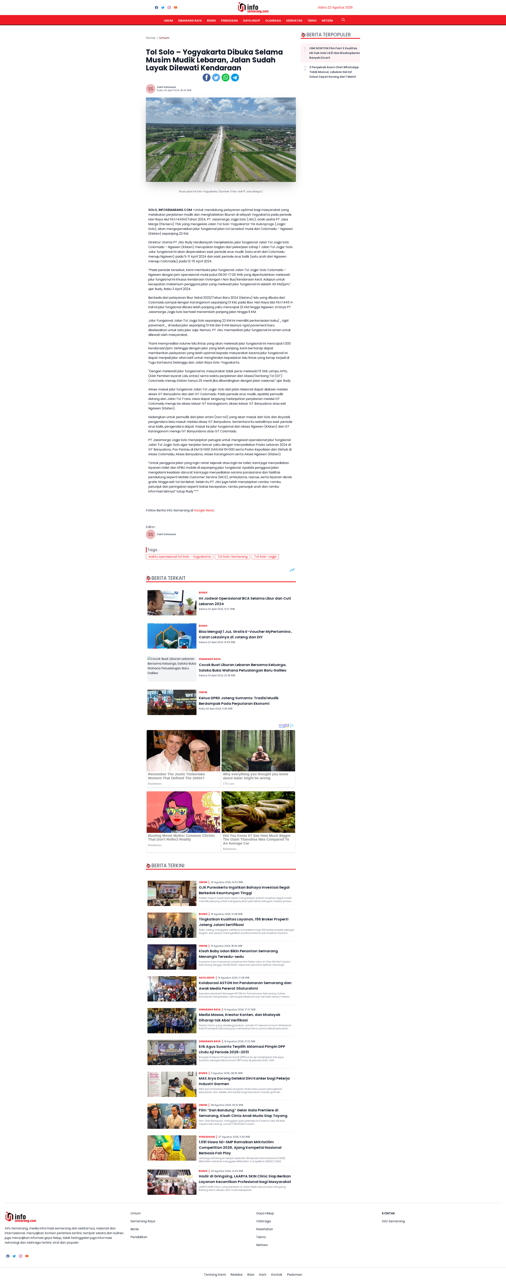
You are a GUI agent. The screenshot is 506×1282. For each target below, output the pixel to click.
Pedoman (294, 1274)
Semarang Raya (190, 21)
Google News (204, 510)
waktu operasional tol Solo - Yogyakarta (179, 556)
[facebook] (156, 7)
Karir (262, 1274)
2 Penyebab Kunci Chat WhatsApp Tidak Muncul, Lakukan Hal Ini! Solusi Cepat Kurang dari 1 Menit (334, 72)
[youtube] (175, 7)
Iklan (250, 1274)
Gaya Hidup (251, 21)
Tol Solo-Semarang (232, 556)
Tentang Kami (215, 1274)
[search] (343, 20)
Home (150, 38)
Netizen (327, 21)
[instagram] (169, 7)
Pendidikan (229, 21)
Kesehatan (294, 21)
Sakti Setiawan (166, 87)
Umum (168, 21)
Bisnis (211, 21)
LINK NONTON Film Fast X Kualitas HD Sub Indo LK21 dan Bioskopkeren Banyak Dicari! (334, 53)
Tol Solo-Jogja (265, 556)
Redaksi (236, 1274)
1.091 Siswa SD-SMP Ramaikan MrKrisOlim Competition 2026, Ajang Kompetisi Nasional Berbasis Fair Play (240, 1147)
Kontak (276, 1274)
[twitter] (163, 7)
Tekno (312, 21)
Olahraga (273, 21)
